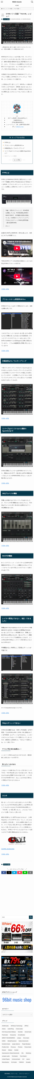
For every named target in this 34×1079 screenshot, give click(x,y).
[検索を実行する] (31, 917)
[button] (3, 872)
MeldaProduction (12, 1041)
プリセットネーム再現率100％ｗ (14, 145)
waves (28, 1059)
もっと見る (17, 160)
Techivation (15, 1056)
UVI (23, 1059)
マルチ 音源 (6, 19)
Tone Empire (23, 1056)
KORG (3, 1041)
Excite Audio (28, 1032)
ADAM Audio (5, 1026)
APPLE (26, 1026)
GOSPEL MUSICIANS (7, 849)
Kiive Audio (26, 1038)
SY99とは (7, 142)
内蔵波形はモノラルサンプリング (14, 148)
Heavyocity (13, 1035)
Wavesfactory (5, 1062)
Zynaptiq (28, 1062)
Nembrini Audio (6, 1044)
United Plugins (6, 1059)
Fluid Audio (5, 1035)
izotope (19, 1038)
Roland (4, 1050)
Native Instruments (23, 1041)
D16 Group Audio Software (9, 1032)
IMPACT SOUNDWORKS (8, 1038)
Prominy (20, 1047)
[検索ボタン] (32, 2)
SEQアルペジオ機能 (11, 156)
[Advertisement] (17, 896)
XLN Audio (14, 1062)
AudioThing (11, 1029)
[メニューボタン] (2, 2)
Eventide (20, 1032)
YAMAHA (21, 1062)
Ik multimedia (21, 1035)
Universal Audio (16, 1059)
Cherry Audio (19, 1029)
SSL (22, 1053)
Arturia (3, 1029)
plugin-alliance (16, 1044)
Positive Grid (5, 1047)
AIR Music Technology (16, 1026)
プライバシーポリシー (24, 1073)
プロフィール (20, 126)
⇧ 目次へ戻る (5, 289)
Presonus (13, 1047)
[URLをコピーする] (30, 872)
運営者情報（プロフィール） (11, 1073)
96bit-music (17, 2)
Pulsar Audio (28, 1047)
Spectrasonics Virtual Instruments (10, 1053)
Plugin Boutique (26, 1044)
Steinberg (28, 1053)
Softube (10, 1050)
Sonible (16, 1050)
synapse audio (6, 1056)
